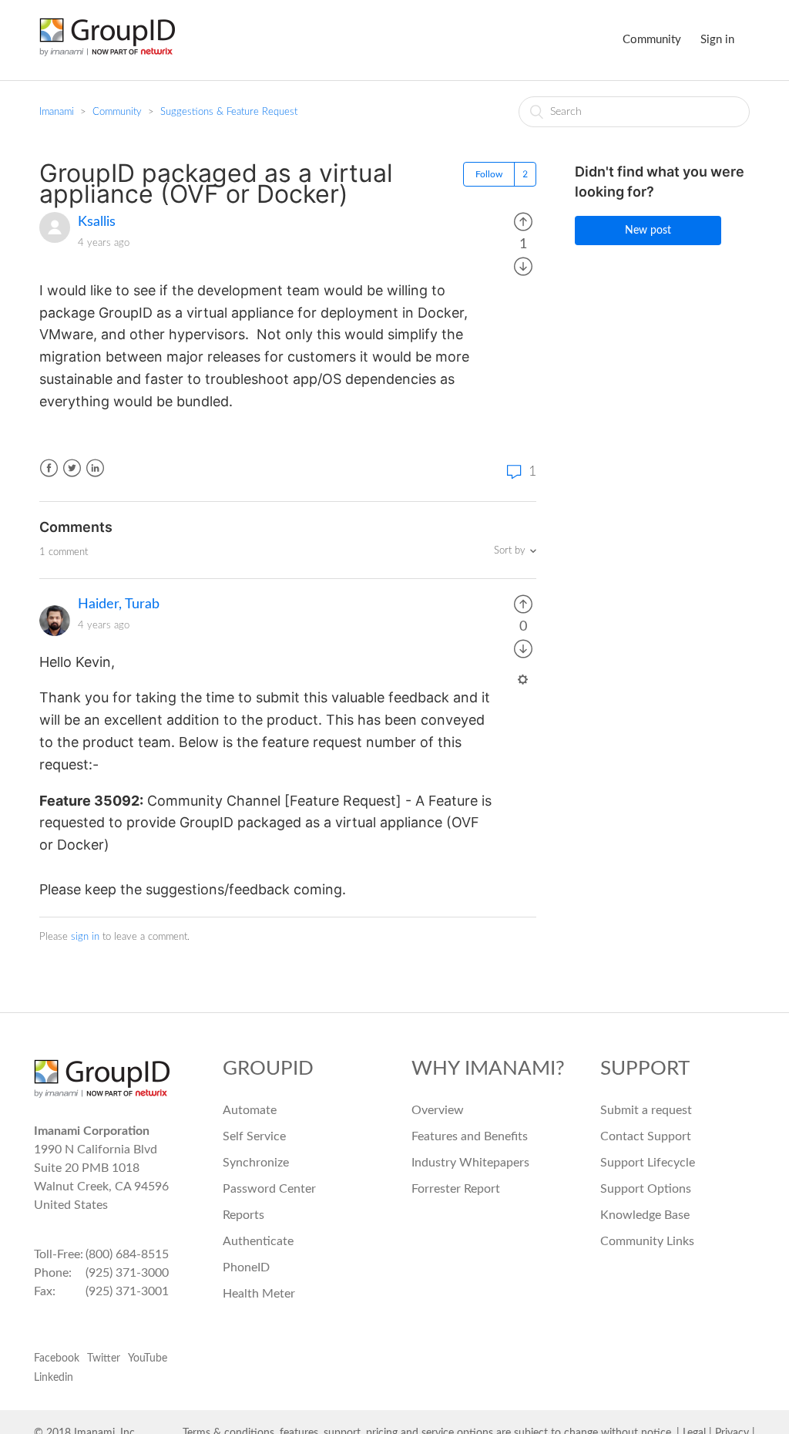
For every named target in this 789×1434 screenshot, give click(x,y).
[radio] (523, 222)
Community (652, 39)
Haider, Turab (118, 604)
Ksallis (97, 222)
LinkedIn (95, 468)
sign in (85, 937)
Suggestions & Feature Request (228, 112)
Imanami (56, 112)
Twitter (72, 468)
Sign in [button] (717, 39)
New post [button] (648, 230)
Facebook (49, 468)
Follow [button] (488, 174)
